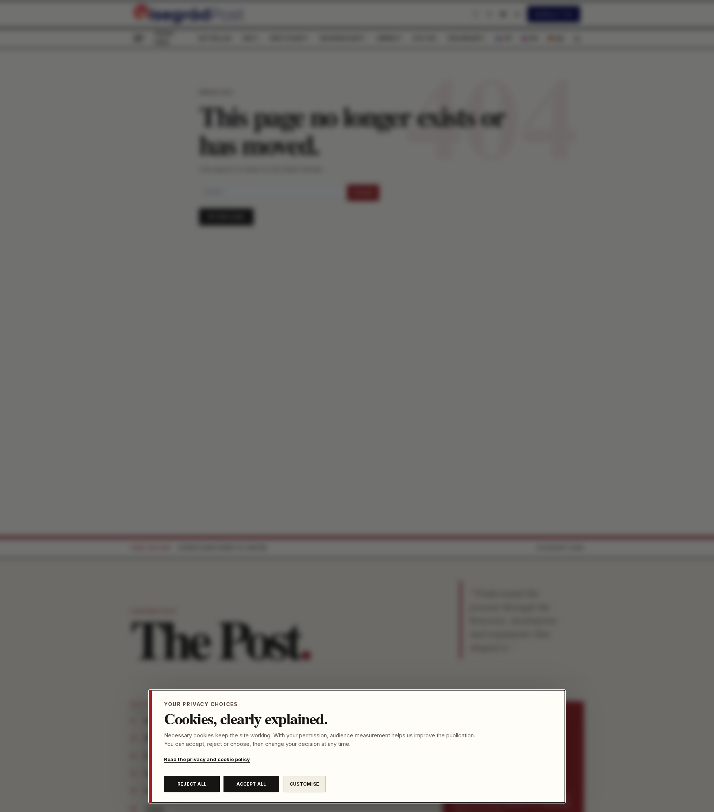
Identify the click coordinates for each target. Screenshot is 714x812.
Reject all (191, 784)
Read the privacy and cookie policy (207, 759)
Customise (304, 784)
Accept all (251, 784)
